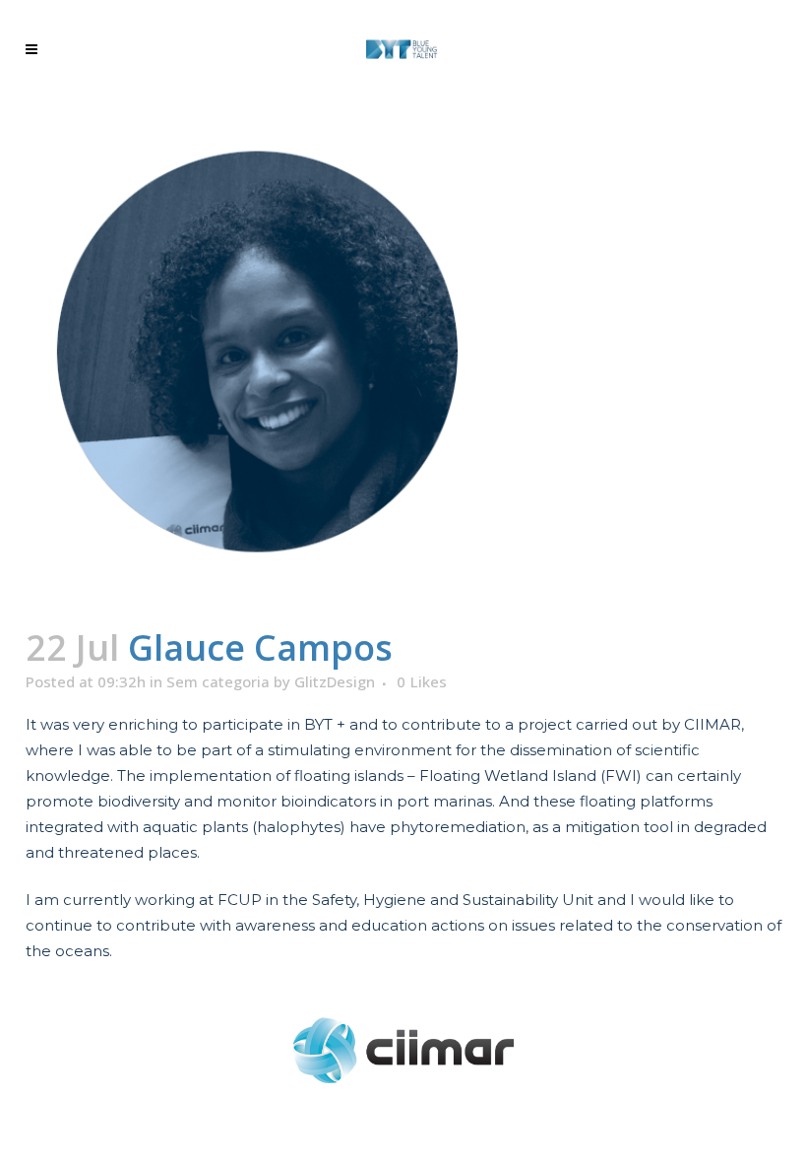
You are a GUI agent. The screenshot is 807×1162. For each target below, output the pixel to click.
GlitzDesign (334, 681)
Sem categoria (218, 681)
